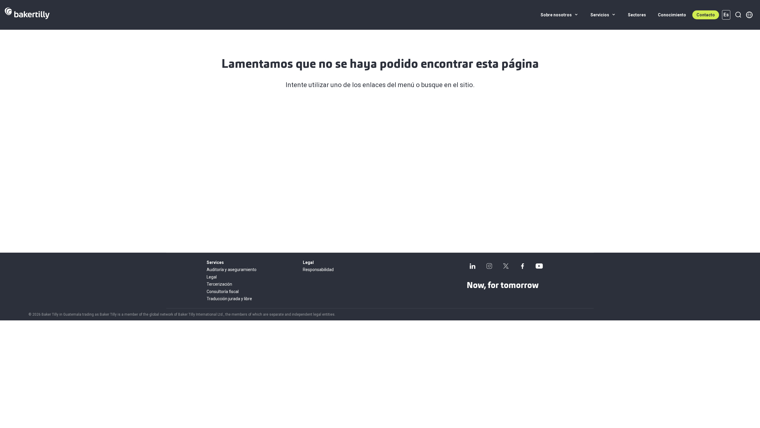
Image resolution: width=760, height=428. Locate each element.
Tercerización (219, 284)
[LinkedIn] (473, 266)
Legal (212, 277)
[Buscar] (738, 15)
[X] (506, 266)
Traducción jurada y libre (229, 298)
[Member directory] (749, 14)
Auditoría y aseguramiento (231, 269)
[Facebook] (522, 266)
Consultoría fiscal (223, 291)
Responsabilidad (318, 269)
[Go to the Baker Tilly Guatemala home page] (27, 15)
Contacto (705, 14)
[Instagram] (489, 266)
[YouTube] (539, 266)
